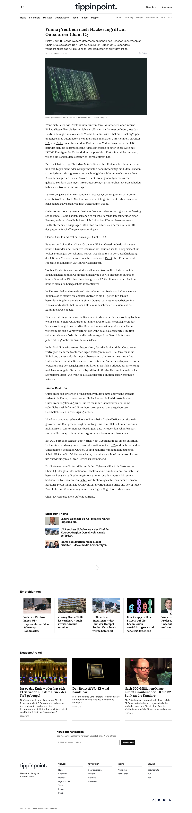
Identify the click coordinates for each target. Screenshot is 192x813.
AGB (163, 17)
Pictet (59, 143)
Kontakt (139, 17)
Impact (84, 17)
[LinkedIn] (164, 800)
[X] (153, 800)
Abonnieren (151, 7)
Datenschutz (152, 17)
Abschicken (128, 742)
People (95, 17)
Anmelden (167, 7)
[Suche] (22, 7)
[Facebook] (159, 800)
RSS (170, 17)
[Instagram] (170, 800)
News (23, 17)
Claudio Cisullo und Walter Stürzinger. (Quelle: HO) (75, 237)
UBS (47, 143)
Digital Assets (62, 17)
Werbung (129, 17)
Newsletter (93, 781)
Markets (47, 17)
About (118, 17)
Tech (75, 17)
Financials (34, 17)
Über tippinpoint (95, 770)
